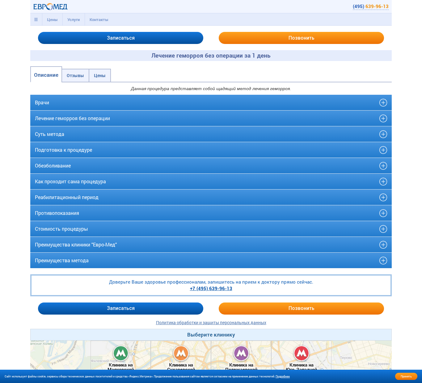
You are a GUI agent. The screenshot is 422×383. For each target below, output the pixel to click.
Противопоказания (57, 213)
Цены (52, 19)
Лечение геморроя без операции (72, 118)
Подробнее (283, 376)
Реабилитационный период (67, 197)
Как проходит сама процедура (70, 181)
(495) (371, 6)
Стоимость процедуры (61, 228)
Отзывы (75, 75)
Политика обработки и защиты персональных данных (211, 322)
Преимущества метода (62, 260)
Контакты (99, 19)
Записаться (121, 38)
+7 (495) (211, 288)
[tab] (36, 19)
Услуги (73, 19)
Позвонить (301, 38)
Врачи (42, 102)
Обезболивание (53, 165)
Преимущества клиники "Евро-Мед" (76, 244)
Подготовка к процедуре (63, 149)
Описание (46, 74)
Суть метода (49, 134)
